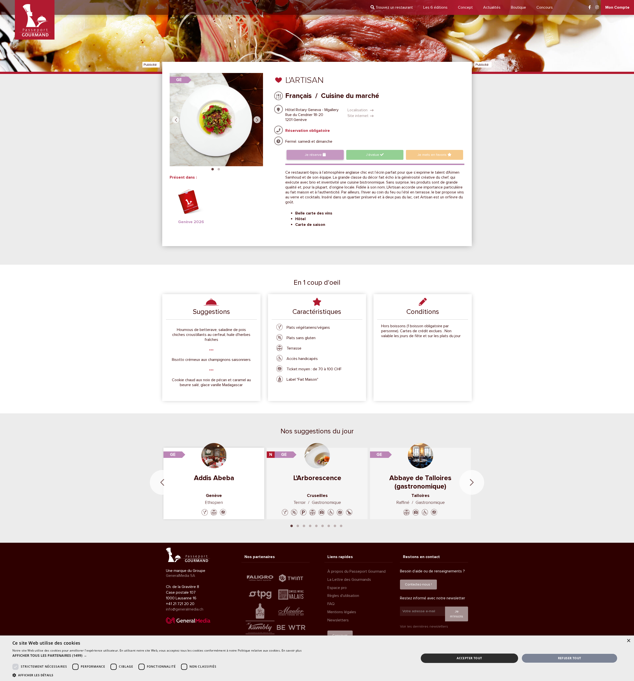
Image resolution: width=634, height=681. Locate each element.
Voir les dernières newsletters (424, 626)
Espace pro (337, 587)
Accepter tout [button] (469, 658)
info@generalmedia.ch (184, 609)
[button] (157, 655)
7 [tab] (328, 525)
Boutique (518, 7)
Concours (544, 7)
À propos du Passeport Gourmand (356, 571)
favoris (432, 155)
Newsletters (338, 620)
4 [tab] (310, 525)
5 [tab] (316, 525)
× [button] (628, 641)
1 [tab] (212, 168)
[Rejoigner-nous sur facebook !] (589, 7)
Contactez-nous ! (418, 584)
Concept (465, 7)
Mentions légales (341, 612)
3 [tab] (304, 525)
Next (257, 119)
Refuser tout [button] (569, 658)
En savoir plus (292, 650)
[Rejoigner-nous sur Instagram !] (597, 7)
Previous (175, 119)
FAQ (331, 603)
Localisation (358, 110)
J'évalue (373, 155)
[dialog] (317, 658)
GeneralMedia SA (180, 575)
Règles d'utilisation (343, 595)
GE (179, 79)
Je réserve (314, 155)
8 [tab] (335, 525)
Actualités (492, 7)
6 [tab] (322, 525)
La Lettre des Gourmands (349, 579)
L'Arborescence (317, 478)
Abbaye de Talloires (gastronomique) (420, 482)
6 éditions (435, 7)
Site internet (358, 115)
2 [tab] (218, 168)
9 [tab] (341, 525)
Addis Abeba (214, 478)
